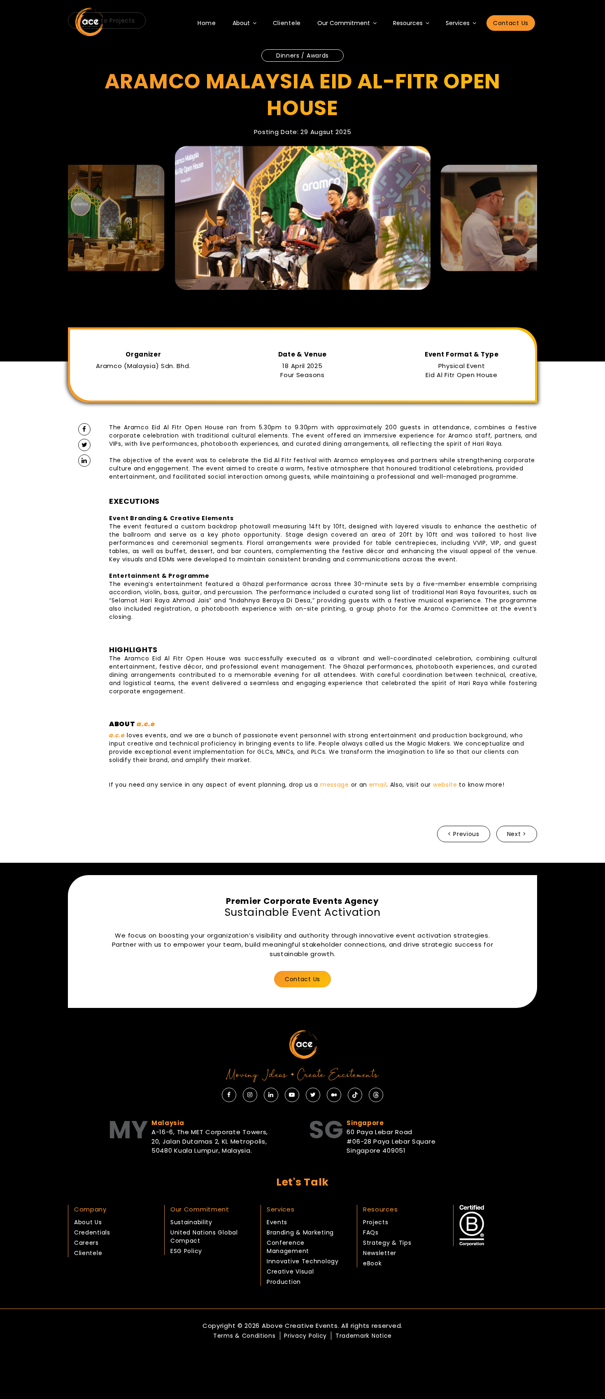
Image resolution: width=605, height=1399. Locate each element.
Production (284, 1282)
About (242, 23)
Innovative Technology (303, 1261)
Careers (86, 1243)
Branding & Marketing (300, 1232)
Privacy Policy (305, 1336)
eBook (372, 1263)
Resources (408, 23)
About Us (88, 1222)
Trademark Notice (363, 1336)
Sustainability (191, 1222)
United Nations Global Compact (204, 1236)
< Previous (463, 834)
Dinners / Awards (302, 55)
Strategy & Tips (387, 1243)
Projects (376, 1222)
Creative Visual (290, 1271)
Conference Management (288, 1247)
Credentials (92, 1232)
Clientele (287, 23)
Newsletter (379, 1253)
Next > (516, 834)
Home (207, 23)
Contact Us (510, 23)
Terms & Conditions (244, 1336)
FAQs (371, 1232)
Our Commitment (344, 23)
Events (277, 1222)
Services (458, 23)
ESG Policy (186, 1251)
